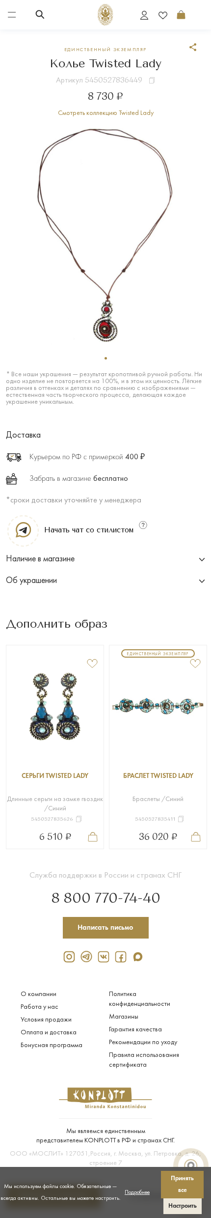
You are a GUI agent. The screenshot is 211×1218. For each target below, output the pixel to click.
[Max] (140, 956)
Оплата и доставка (49, 1032)
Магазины (123, 1017)
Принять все (182, 1184)
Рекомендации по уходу (143, 1042)
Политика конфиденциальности (139, 999)
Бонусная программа (51, 1045)
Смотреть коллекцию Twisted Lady (106, 113)
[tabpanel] (106, 234)
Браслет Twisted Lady (158, 776)
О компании (38, 994)
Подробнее (137, 1192)
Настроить (182, 1206)
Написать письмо (105, 927)
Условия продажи (46, 1020)
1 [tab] (106, 358)
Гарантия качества (135, 1029)
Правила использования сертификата (144, 1060)
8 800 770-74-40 (105, 899)
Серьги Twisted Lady (55, 776)
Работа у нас (39, 1007)
